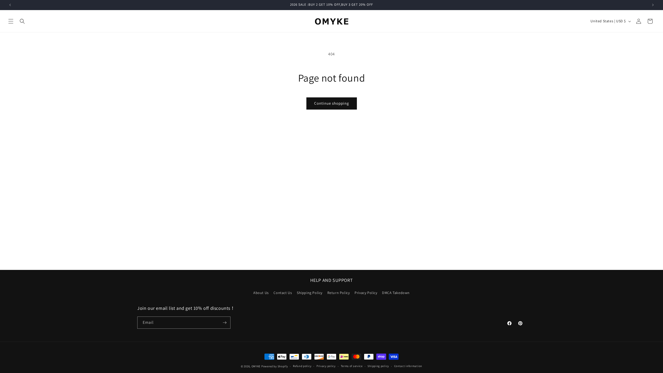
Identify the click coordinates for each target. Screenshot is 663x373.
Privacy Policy (366, 292)
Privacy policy (326, 366)
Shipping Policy (309, 292)
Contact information (408, 366)
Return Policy (338, 292)
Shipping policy (378, 366)
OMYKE (256, 366)
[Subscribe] (224, 323)
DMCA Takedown (396, 292)
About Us (261, 292)
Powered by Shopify (274, 366)
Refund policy (302, 366)
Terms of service (352, 366)
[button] (11, 21)
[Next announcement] (653, 5)
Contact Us (282, 292)
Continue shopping (331, 103)
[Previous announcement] (10, 5)
